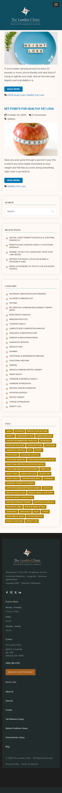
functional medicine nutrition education (25, 464)
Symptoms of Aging (15, 516)
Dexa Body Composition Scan (23, 333)
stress (45, 512)
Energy (38, 450)
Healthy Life (44, 474)
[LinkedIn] (20, 593)
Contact (9, 710)
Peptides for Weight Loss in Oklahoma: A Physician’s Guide (28, 260)
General (11, 119)
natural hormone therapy (18, 502)
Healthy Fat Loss (35, 95)
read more (13, 89)
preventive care (13, 507)
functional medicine (15, 460)
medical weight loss (15, 493)
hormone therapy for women (20, 483)
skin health (25, 512)
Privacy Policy (12, 764)
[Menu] (56, 4)
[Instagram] (11, 593)
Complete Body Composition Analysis (27, 328)
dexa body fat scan (15, 445)
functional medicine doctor (41, 460)
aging (9, 431)
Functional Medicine (19, 360)
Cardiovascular (44, 436)
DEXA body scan (16, 95)
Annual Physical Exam (37, 431)
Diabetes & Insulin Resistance (23, 338)
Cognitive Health (17, 324)
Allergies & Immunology (21, 298)
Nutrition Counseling (44, 502)
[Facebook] (7, 593)
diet (30, 450)
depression (45, 441)
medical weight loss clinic (41, 493)
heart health (12, 479)
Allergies (19, 431)
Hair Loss (45, 469)
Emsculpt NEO (16, 347)
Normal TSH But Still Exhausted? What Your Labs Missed (31, 253)
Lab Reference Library (15, 719)
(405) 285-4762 (13, 663)
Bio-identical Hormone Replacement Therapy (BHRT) (30, 308)
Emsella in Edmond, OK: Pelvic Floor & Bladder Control (31, 267)
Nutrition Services (18, 393)
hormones (48, 479)
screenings (11, 512)
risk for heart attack (35, 507)
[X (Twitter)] (15, 593)
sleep (36, 512)
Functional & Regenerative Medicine (26, 356)
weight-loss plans (14, 521)
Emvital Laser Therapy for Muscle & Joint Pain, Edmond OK (32, 239)
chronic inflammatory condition (21, 441)
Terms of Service (29, 764)
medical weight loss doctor (19, 497)
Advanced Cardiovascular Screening (27, 294)
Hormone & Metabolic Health (23, 379)
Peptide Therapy (16, 397)
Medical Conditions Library (17, 728)
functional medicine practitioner (21, 469)
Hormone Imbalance (31, 479)
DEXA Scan (50, 445)
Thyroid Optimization (19, 402)
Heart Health (15, 374)
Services (9, 701)
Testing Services (34, 516)
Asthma (13, 303)
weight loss (31, 521)
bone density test (25, 436)
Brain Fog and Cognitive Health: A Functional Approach (31, 246)
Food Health (12, 455)
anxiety (9, 436)
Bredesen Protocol (18, 319)
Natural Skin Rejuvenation (22, 388)
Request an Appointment (20, 672)
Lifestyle (47, 488)
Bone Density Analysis (20, 315)
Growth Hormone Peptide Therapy (25, 370)
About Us (9, 692)
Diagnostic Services (19, 342)
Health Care (11, 474)
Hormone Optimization (20, 383)
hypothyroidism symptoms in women (23, 488)
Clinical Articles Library (15, 737)
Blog (7, 747)
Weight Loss (15, 406)
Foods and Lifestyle (30, 455)
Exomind (13, 351)
